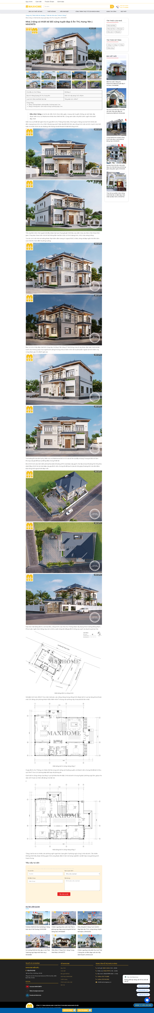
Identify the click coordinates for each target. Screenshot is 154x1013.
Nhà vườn (110, 32)
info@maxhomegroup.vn (104, 982)
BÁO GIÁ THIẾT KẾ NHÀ (35, 11)
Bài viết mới (112, 56)
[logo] (30, 1007)
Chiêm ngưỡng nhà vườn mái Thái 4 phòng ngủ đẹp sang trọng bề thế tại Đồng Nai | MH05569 (64, 929)
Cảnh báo (60, 1)
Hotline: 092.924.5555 (103, 979)
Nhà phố (117, 32)
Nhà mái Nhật (111, 25)
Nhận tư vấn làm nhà (143, 1005)
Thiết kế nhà (51, 11)
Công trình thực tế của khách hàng (87, 11)
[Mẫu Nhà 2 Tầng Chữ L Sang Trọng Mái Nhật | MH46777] (64, 941)
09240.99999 (106, 971)
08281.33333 (106, 968)
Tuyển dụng (64, 979)
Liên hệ (63, 985)
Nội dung (67, 878)
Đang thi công (111, 11)
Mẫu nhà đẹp (64, 11)
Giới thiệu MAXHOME (66, 976)
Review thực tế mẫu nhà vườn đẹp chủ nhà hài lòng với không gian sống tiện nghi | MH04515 (116, 167)
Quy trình (29, 1)
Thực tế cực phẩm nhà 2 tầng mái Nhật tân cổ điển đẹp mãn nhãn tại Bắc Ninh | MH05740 (116, 194)
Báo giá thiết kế (65, 973)
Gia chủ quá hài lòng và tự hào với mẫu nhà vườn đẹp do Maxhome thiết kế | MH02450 (116, 111)
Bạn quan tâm (69, 870)
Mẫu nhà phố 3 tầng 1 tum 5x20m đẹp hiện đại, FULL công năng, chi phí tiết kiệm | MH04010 (90, 929)
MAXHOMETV (38, 986)
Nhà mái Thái (111, 28)
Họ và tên (31, 870)
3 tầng (121, 45)
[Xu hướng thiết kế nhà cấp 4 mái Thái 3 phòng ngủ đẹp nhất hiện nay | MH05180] (38, 941)
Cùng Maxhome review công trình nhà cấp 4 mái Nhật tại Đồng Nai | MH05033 (115, 139)
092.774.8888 (124, 7)
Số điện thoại (31, 878)
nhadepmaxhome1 (38, 991)
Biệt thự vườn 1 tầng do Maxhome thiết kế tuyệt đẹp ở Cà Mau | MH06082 (116, 83)
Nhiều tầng (110, 48)
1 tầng (109, 45)
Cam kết (38, 1)
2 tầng (115, 45)
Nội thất (123, 11)
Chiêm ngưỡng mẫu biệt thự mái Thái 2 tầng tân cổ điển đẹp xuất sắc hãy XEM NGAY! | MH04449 (90, 952)
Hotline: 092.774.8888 (103, 976)
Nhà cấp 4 (120, 28)
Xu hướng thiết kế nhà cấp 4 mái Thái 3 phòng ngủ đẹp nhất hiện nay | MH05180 (38, 952)
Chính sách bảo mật (66, 982)
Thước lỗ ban (49, 1)
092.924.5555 (124, 5)
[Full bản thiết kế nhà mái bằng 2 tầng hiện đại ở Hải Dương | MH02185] (38, 918)
